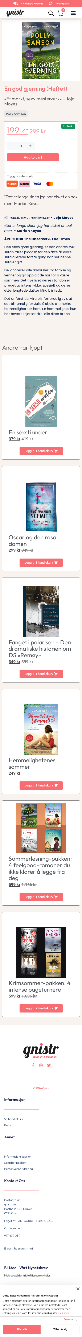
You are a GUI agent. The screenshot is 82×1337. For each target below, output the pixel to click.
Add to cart (33, 157)
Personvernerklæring (18, 1169)
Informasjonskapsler (17, 1156)
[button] (73, 13)
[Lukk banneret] (78, 1288)
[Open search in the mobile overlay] (50, 13)
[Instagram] (41, 1065)
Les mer (63, 1313)
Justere (68, 1319)
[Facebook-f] (33, 1065)
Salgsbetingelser (15, 1163)
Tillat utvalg (60, 1329)
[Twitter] (49, 1065)
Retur (8, 1125)
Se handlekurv (13, 1119)
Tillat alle (22, 1329)
